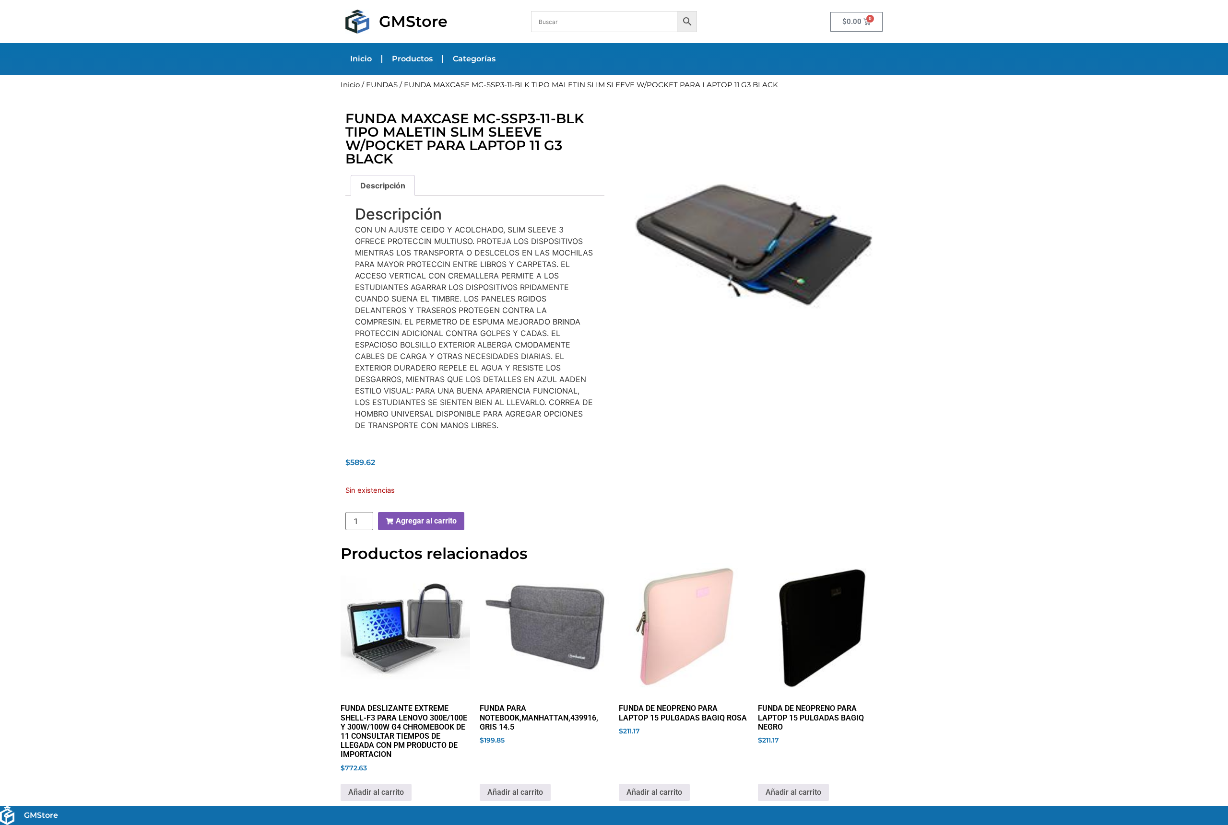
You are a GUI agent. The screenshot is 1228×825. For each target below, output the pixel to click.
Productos (412, 58)
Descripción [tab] (382, 185)
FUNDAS (382, 85)
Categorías (474, 58)
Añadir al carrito (376, 792)
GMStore (413, 21)
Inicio (361, 58)
